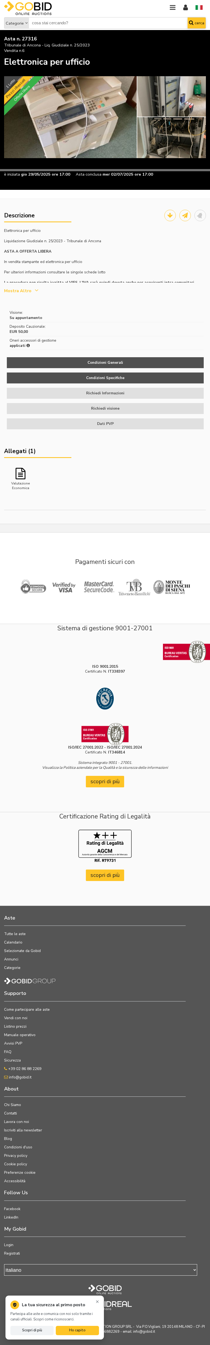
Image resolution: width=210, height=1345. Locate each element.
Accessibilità (14, 1181)
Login (8, 1245)
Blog (8, 1138)
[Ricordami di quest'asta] (200, 215)
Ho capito (77, 1330)
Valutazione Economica (20, 485)
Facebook (12, 1208)
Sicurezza (12, 1060)
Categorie (15, 23)
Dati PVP (105, 423)
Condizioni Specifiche (105, 377)
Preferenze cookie (20, 1172)
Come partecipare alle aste (27, 1009)
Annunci (11, 959)
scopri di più (105, 781)
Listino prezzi (15, 1026)
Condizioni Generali (105, 362)
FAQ (7, 1051)
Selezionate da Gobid (22, 950)
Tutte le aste (15, 933)
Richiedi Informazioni (105, 393)
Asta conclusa (88, 174)
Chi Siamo (12, 1104)
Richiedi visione (105, 408)
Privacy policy (15, 1155)
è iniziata (12, 174)
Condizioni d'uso (18, 1147)
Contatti (10, 1113)
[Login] (185, 7)
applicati (18, 345)
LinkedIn (11, 1217)
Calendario (13, 942)
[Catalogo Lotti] (170, 215)
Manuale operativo (20, 1034)
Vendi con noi (15, 1018)
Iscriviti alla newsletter (23, 1130)
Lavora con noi (16, 1121)
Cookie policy (15, 1164)
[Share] (185, 215)
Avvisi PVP (13, 1043)
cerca (199, 23)
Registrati (12, 1253)
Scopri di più (32, 1330)
